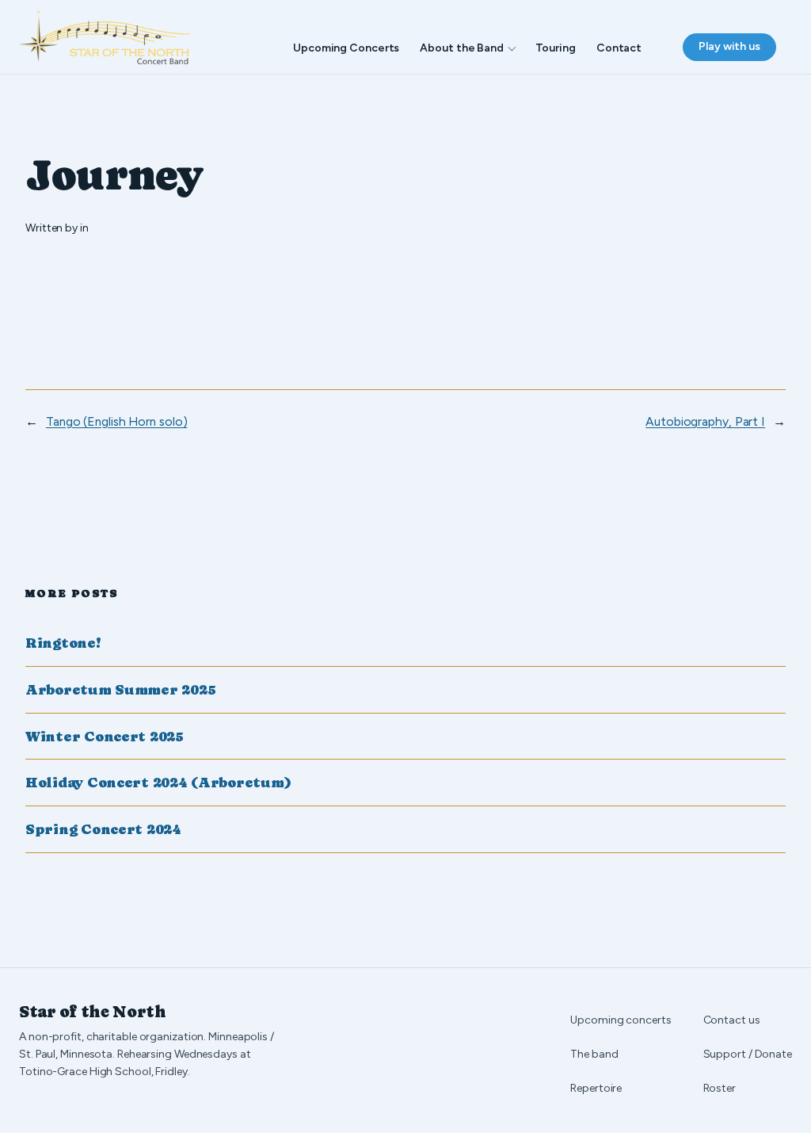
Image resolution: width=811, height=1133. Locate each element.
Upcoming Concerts (346, 48)
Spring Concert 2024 (103, 829)
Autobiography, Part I (705, 421)
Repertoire (596, 1088)
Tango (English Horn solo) (117, 421)
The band (594, 1054)
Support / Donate (747, 1054)
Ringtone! (63, 643)
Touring (555, 48)
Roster (719, 1088)
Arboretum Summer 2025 (120, 690)
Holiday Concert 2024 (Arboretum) (158, 782)
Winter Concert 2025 (104, 736)
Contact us (731, 1020)
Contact (619, 48)
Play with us (729, 46)
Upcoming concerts (620, 1020)
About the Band (462, 48)
